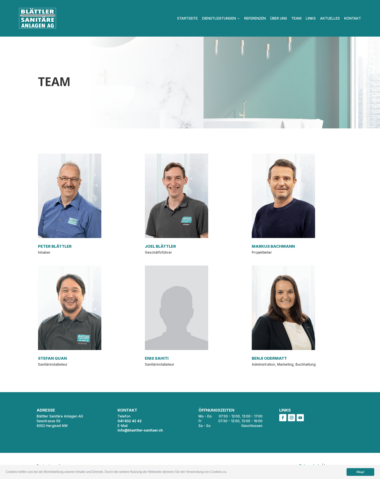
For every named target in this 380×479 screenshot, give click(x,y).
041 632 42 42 (130, 421)
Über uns (278, 18)
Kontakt (352, 18)
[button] (228, 472)
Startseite (187, 18)
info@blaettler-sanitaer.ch (140, 430)
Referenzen (255, 18)
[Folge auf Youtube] (300, 417)
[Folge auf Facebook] (282, 417)
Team (296, 18)
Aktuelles (330, 18)
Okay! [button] (360, 471)
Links (311, 18)
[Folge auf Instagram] (291, 417)
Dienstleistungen (219, 18)
